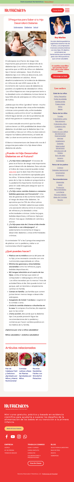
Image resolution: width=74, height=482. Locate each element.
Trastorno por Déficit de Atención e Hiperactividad (60, 134)
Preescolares (60, 104)
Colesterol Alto (60, 126)
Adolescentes (60, 102)
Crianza (60, 168)
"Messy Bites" (49, 2)
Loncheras (60, 192)
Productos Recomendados (60, 188)
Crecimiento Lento (60, 119)
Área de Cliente (35, 463)
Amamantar (60, 173)
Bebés (60, 109)
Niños (60, 107)
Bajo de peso (60, 156)
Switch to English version (61, 5)
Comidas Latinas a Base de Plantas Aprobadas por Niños (25, 373)
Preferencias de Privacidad (49, 474)
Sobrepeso (18, 27)
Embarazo (60, 175)
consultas (31, 453)
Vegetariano (60, 141)
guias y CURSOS (33, 447)
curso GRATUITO (33, 450)
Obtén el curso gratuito (14, 428)
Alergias (60, 138)
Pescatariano (60, 121)
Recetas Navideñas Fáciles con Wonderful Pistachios (37, 373)
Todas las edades (60, 99)
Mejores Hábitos (60, 195)
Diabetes (28, 27)
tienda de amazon (11, 453)
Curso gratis (57, 10)
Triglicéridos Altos (60, 124)
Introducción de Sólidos (60, 152)
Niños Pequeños (60, 96)
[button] (67, 10)
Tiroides (60, 116)
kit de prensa (9, 450)
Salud (35, 27)
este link (12, 172)
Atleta (60, 129)
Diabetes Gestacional (60, 170)
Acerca (7, 447)
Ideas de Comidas (60, 197)
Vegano (60, 158)
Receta (60, 200)
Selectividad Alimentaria (60, 147)
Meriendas (60, 182)
